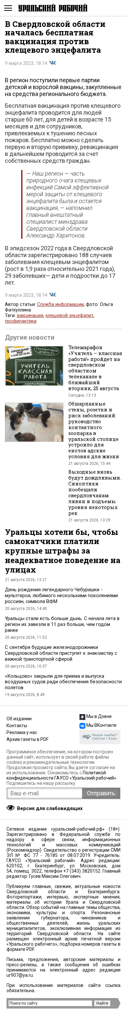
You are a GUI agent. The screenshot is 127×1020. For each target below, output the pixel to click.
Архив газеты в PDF (28, 739)
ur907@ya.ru (20, 975)
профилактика (20, 321)
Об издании (19, 718)
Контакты (17, 725)
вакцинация (30, 315)
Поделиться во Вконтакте (52, 63)
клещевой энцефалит (69, 315)
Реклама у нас (22, 732)
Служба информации (60, 304)
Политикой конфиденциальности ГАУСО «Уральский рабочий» (61, 775)
